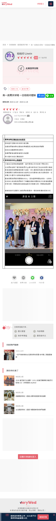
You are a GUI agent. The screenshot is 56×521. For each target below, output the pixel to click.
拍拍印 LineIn (24, 53)
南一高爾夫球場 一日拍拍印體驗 (43, 45)
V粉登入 (40, 3)
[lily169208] (8, 119)
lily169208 (22, 115)
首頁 (4, 44)
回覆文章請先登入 (28, 456)
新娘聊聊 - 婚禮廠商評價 (18, 44)
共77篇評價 (43, 57)
